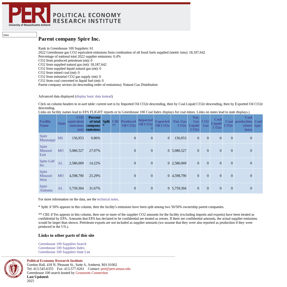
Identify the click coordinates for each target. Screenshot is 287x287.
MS (60, 138)
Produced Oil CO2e (128, 123)
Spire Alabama (46, 188)
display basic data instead (94, 96)
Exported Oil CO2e (162, 123)
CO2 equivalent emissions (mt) (76, 123)
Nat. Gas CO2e (179, 123)
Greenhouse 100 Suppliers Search (62, 244)
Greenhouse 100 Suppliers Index (61, 248)
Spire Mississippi (47, 138)
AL (60, 163)
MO (61, 150)
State (61, 123)
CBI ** (115, 123)
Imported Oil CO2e (145, 122)
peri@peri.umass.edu (115, 269)
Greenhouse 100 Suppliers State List (64, 252)
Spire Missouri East (46, 151)
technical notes (107, 199)
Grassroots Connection (92, 273)
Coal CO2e (228, 123)
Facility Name (45, 123)
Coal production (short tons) (243, 123)
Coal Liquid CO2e (216, 123)
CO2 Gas (205, 123)
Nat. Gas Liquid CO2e (194, 123)
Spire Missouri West (46, 176)
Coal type (258, 123)
